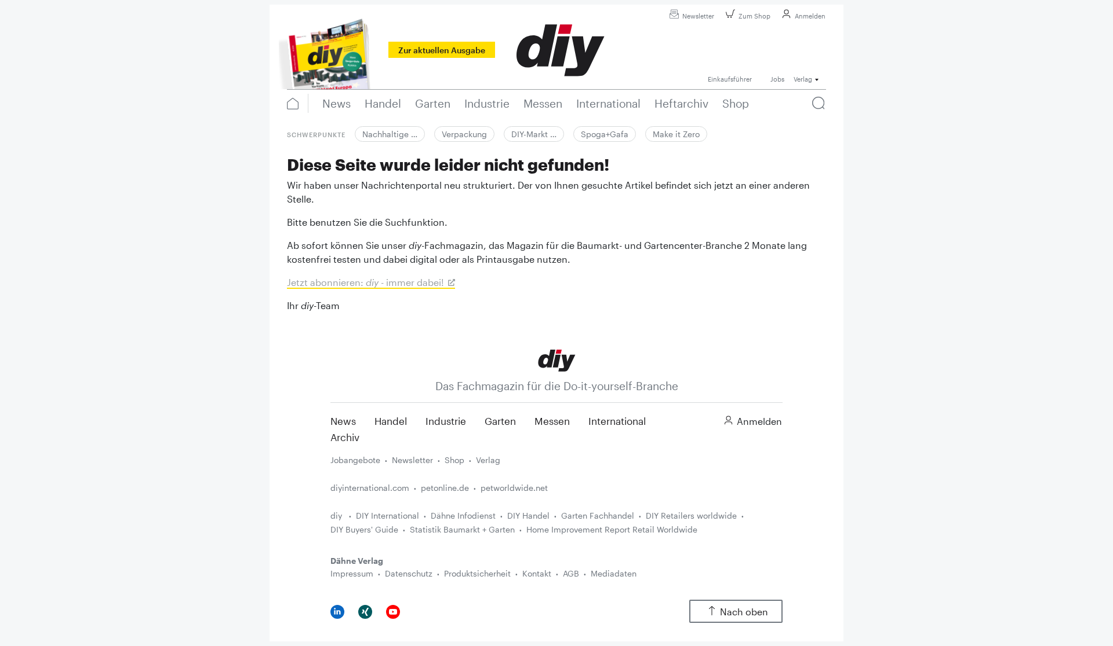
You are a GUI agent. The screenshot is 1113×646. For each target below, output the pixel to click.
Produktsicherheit (477, 573)
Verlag (488, 460)
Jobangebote (355, 460)
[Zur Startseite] (557, 359)
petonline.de (445, 488)
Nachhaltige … (389, 134)
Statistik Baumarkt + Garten (462, 529)
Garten (500, 421)
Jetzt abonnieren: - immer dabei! (365, 282)
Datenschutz (408, 573)
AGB (571, 573)
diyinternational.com (369, 488)
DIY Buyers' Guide (364, 529)
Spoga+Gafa (604, 134)
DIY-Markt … (533, 134)
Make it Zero (676, 134)
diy (337, 515)
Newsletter (698, 16)
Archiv (344, 437)
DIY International (387, 515)
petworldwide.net (514, 488)
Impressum (351, 573)
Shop (454, 460)
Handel (390, 421)
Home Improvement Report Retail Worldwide (611, 529)
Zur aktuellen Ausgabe (441, 50)
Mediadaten (613, 573)
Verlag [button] (803, 79)
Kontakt (536, 573)
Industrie (445, 421)
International (617, 421)
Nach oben (744, 611)
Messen (552, 421)
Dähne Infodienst (463, 515)
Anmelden (810, 16)
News (343, 421)
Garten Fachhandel (597, 515)
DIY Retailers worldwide (691, 515)
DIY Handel (528, 515)
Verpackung (464, 134)
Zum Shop (754, 16)
